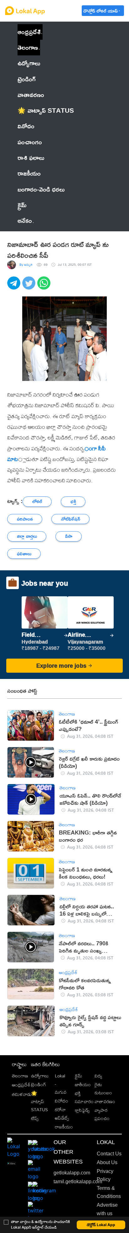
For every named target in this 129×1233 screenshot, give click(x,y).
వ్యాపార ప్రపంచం (102, 1114)
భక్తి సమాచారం (84, 1097)
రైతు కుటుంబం (103, 1088)
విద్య (98, 1075)
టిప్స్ (35, 1118)
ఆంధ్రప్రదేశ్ (29, 32)
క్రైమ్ (78, 1075)
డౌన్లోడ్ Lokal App (101, 1224)
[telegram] (14, 286)
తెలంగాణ (28, 47)
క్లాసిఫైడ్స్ (82, 1110)
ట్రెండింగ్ (38, 1084)
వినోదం (61, 1100)
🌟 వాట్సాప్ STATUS (39, 1101)
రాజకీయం (64, 1126)
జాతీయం (83, 1084)
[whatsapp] (44, 286)
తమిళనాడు (22, 1094)
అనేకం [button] (25, 220)
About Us (107, 1162)
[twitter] (29, 286)
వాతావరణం (105, 1101)
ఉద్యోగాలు (40, 1075)
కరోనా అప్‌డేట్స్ (62, 1113)
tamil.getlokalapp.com (78, 1181)
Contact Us (109, 1153)
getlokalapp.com (72, 1172)
